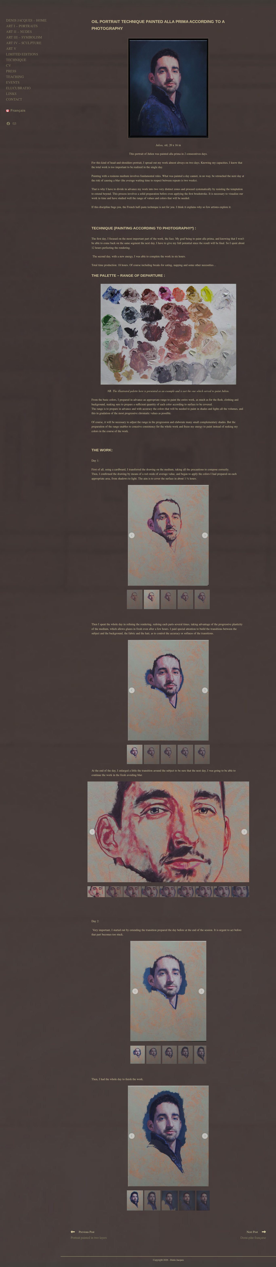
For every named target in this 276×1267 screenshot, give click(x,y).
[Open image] (168, 535)
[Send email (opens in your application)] (14, 123)
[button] (132, 535)
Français (17, 110)
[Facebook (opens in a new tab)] (8, 123)
